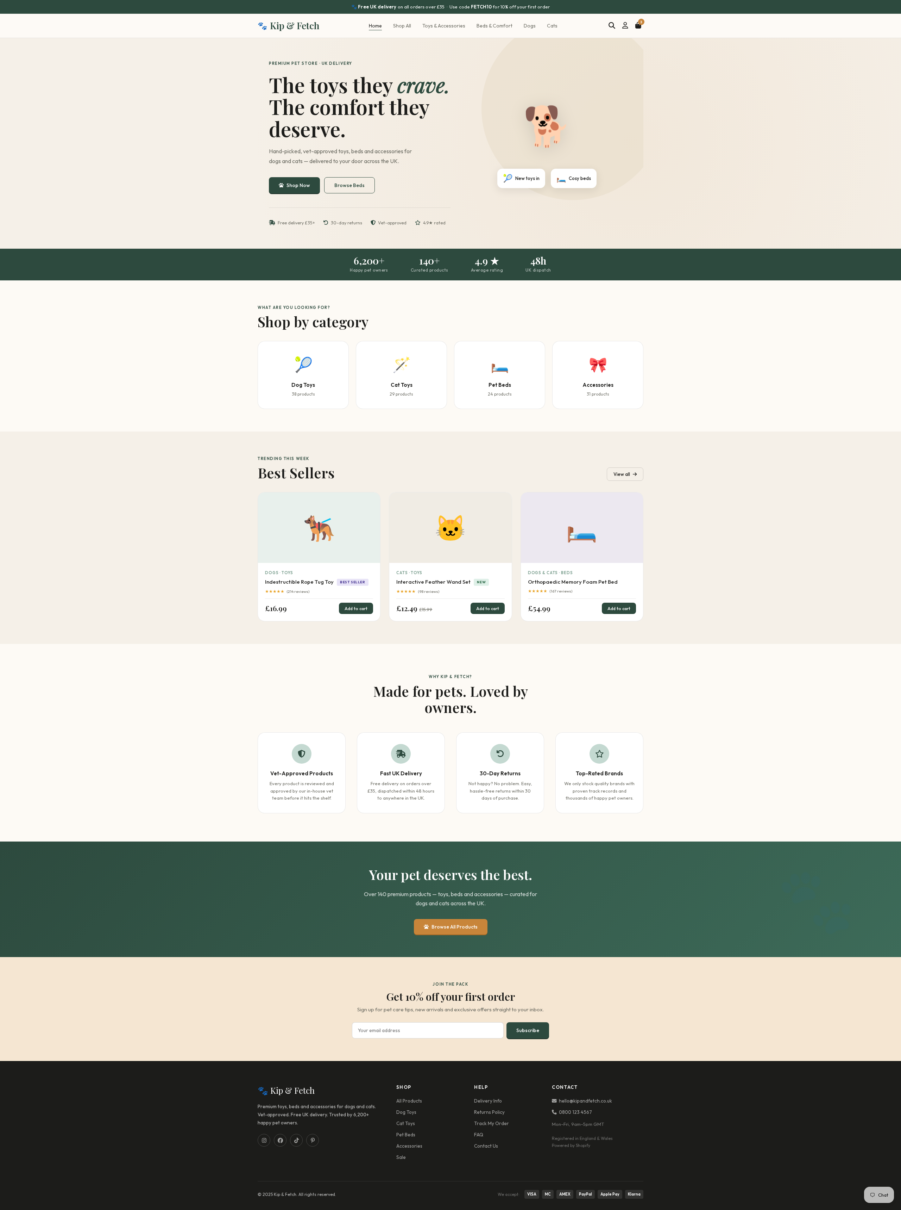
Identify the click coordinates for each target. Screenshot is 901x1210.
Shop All (402, 26)
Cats (552, 26)
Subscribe (527, 1030)
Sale (401, 1157)
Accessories (409, 1146)
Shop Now (298, 185)
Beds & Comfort (494, 26)
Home (375, 26)
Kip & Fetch (289, 25)
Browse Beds (349, 185)
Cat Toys (405, 1123)
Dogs (530, 26)
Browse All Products (454, 927)
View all (621, 474)
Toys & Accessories (443, 26)
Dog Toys (406, 1112)
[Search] (611, 26)
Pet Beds (405, 1134)
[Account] (625, 26)
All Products (409, 1101)
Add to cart (356, 608)
